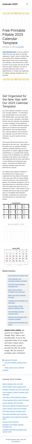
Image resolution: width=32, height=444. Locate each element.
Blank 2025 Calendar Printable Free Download (16, 291)
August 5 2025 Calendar (10, 422)
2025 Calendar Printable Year (18, 275)
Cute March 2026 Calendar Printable (14, 397)
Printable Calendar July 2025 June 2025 (15, 389)
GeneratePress (16, 441)
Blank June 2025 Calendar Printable (17, 296)
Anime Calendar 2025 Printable (12, 403)
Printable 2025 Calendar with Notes (18, 324)
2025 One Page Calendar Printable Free (16, 285)
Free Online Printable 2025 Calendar (14, 414)
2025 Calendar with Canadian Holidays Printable (17, 280)
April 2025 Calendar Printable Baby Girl (15, 406)
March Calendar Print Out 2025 (12, 384)
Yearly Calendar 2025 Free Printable (14, 408)
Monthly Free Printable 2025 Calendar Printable (17, 318)
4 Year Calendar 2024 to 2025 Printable (15, 400)
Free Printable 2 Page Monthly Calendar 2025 (16, 307)
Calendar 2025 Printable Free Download (18, 302)
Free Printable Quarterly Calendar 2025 (16, 313)
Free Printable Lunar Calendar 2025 (14, 387)
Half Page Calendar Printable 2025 (13, 411)
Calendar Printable (11, 360)
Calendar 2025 (10, 4)
